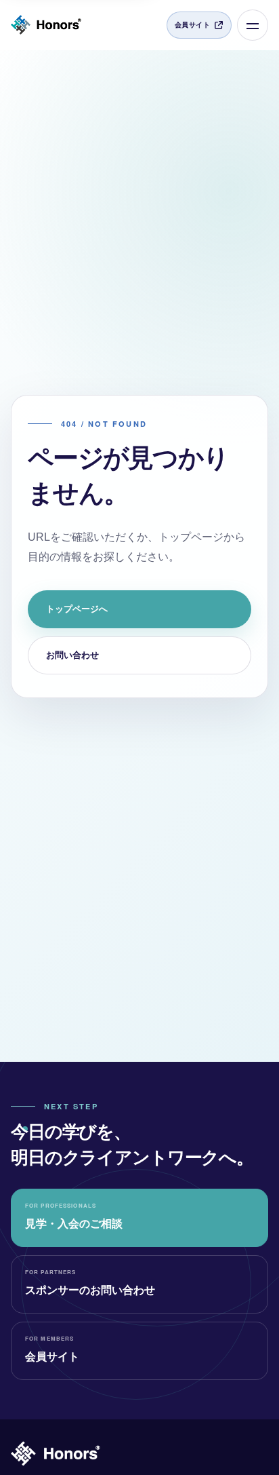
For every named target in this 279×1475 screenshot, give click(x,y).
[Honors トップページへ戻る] (46, 25)
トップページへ (77, 609)
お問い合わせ (72, 655)
